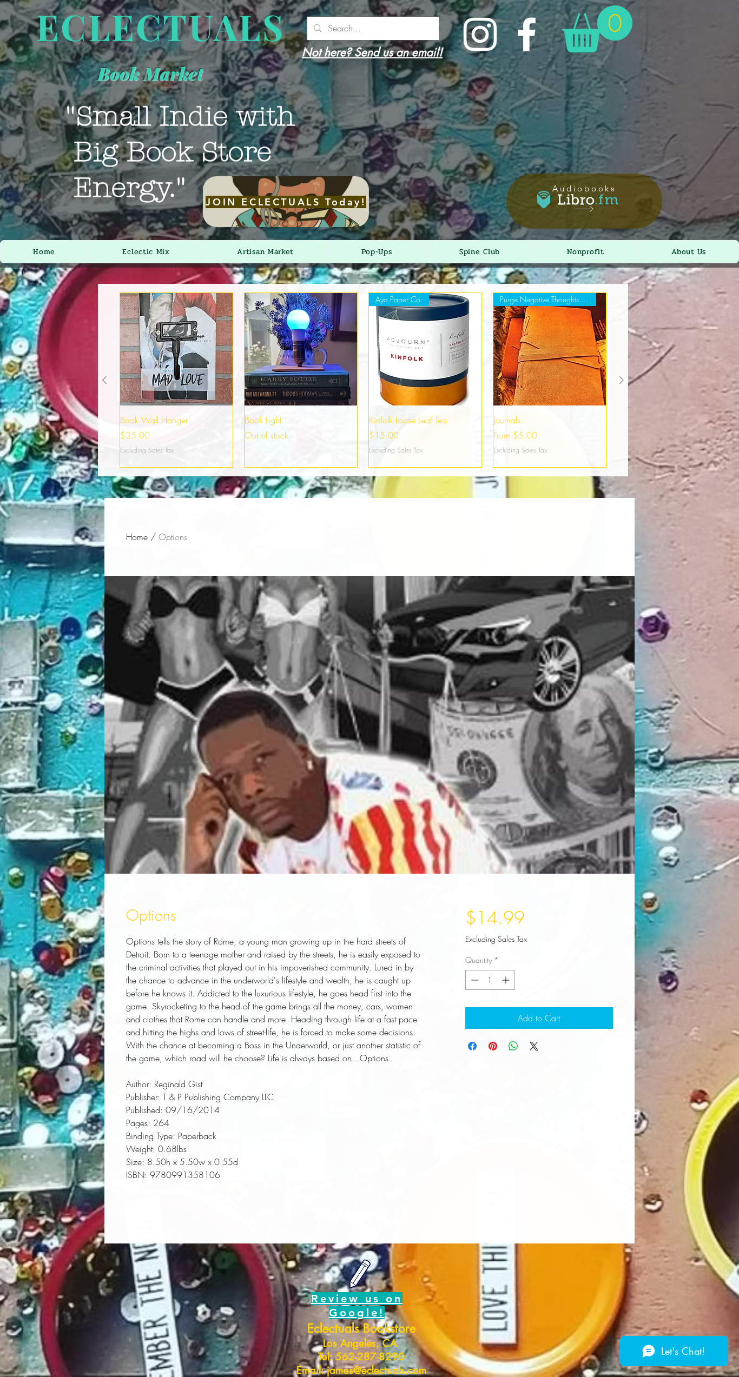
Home (137, 537)
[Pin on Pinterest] (492, 1046)
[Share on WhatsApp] (513, 1046)
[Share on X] (533, 1046)
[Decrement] (473, 979)
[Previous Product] (104, 380)
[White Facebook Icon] (526, 34)
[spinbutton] (490, 979)
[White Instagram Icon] (480, 34)
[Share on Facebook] (472, 1046)
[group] (363, 380)
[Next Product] (621, 380)
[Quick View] (176, 349)
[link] (597, 28)
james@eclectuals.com (377, 1370)
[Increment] (506, 979)
